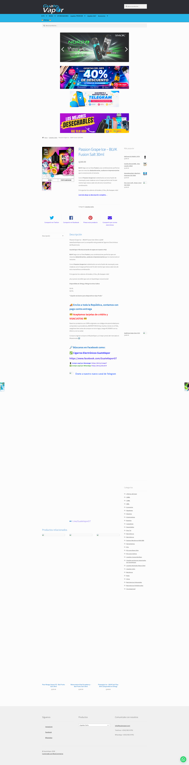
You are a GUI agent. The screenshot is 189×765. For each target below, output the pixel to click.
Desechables (130, 527)
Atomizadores (130, 517)
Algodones (129, 510)
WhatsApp (48, 738)
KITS (42, 16)
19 (115, 63)
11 (94, 63)
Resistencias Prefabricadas (134, 585)
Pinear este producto (90, 222)
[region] (94, 49)
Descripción (46, 236)
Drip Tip (128, 530)
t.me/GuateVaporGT (82, 521)
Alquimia (129, 514)
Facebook (48, 732)
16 (107, 63)
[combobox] (94, 725)
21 (120, 63)
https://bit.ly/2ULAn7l (99, 366)
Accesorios (101, 16)
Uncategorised (130, 589)
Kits (127, 547)
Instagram (48, 727)
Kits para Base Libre (132, 550)
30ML (127, 504)
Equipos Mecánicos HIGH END (135, 540)
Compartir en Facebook (71, 222)
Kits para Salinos (131, 554)
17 (110, 63)
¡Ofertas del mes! (131, 494)
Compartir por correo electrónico (110, 223)
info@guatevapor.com (122, 726)
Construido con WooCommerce (52, 754)
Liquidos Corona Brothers (134, 557)
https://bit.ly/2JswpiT (99, 363)
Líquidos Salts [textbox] (93, 725)
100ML (128, 497)
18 (112, 63)
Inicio (46, 137)
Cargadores (129, 524)
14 (102, 63)
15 (105, 63)
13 (100, 63)
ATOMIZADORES (62, 16)
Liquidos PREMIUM (76, 16)
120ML (128, 500)
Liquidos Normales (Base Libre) (135, 566)
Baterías (129, 520)
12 (97, 63)
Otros (128, 579)
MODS (51, 16)
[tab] (53, 236)
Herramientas (130, 544)
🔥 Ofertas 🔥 (46, 20)
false (63, 49)
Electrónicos (130, 534)
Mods (128, 576)
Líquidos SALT (91, 16)
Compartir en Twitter (51, 222)
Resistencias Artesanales (134, 582)
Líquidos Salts (53, 137)
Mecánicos (129, 572)
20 (118, 63)
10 (92, 63)
